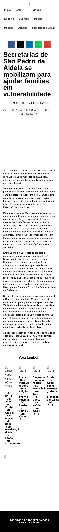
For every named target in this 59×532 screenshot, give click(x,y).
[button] (11, 44)
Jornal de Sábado (38, 103)
